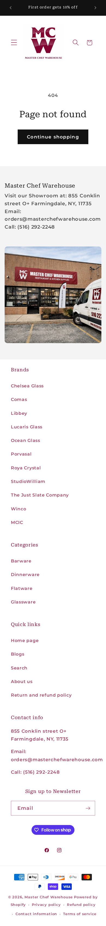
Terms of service (79, 914)
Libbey (19, 413)
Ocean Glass (25, 440)
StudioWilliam (28, 481)
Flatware (22, 588)
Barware (21, 561)
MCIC (17, 522)
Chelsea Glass (27, 385)
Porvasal (21, 454)
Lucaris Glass (26, 426)
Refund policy (81, 905)
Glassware (23, 602)
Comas (19, 399)
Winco (18, 508)
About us (22, 681)
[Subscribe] (88, 808)
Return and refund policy (41, 695)
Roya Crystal (26, 467)
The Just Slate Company (40, 495)
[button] (14, 43)
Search (19, 668)
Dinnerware (25, 574)
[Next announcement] (95, 8)
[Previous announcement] (11, 8)
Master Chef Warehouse (48, 897)
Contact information (36, 914)
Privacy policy (46, 905)
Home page (25, 640)
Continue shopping (53, 137)
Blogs (17, 654)
